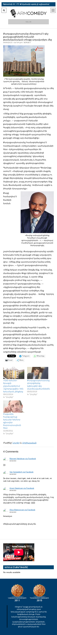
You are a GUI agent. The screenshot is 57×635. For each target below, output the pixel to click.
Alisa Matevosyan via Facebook (22, 510)
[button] (24, 61)
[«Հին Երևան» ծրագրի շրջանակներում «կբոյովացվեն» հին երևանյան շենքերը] (13, 373)
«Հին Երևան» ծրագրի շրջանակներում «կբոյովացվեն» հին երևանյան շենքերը (13, 386)
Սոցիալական (29, 443)
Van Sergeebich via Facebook (21, 472)
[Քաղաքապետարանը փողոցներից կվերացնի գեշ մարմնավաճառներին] (37, 373)
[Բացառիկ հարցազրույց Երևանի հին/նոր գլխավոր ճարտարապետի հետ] (13, 406)
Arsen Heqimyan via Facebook (22, 488)
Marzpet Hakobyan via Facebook (23, 459)
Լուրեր (16, 443)
